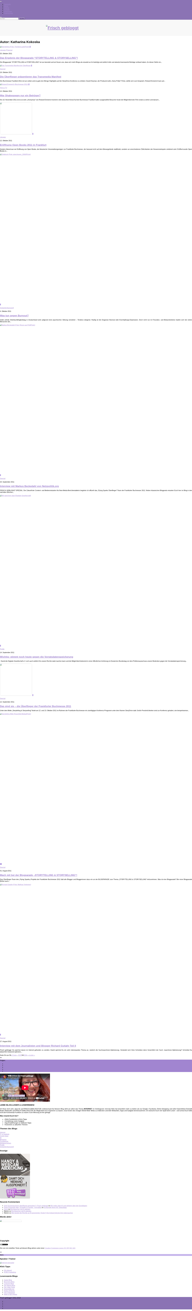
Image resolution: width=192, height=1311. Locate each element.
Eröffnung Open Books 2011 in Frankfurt (23, 145)
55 (24, 1055)
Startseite (7, 4)
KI (1, 1138)
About (6, 6)
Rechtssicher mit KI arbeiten (20, 1209)
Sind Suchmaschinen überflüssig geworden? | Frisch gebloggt (26, 1206)
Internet (2, 1132)
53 (21, 1055)
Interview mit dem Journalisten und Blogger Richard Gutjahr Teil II (38, 1045)
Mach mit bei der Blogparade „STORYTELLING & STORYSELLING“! (38, 875)
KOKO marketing (10, 1272)
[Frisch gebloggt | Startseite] (96, 30)
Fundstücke (4, 1141)
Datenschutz (8, 13)
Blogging (3, 1139)
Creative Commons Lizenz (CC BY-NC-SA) (60, 1248)
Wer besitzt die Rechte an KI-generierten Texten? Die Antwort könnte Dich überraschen (42, 1213)
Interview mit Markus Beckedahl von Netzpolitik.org (29, 486)
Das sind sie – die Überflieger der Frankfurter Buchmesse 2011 (35, 706)
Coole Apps (4, 1136)
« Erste (13, 1055)
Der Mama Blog (9, 1285)
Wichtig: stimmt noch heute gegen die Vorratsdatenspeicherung (36, 656)
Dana (6, 1209)
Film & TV (3, 88)
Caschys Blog (9, 1283)
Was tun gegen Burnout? (14, 315)
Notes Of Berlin (9, 1291)
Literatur (3, 50)
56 (26, 1055)
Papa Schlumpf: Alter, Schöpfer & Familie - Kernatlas (22, 1207)
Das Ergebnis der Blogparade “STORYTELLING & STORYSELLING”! (39, 58)
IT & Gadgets (4, 1134)
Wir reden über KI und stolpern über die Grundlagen (68, 1206)
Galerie (6, 8)
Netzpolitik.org (9, 1289)
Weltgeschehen (5, 1143)
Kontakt (6, 10)
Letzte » (32, 1055)
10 (1, 864)
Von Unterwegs (9, 1292)
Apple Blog (8, 1280)
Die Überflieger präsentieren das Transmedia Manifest (30, 76)
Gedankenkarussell (7, 308)
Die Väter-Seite (9, 1287)
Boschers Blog (9, 1282)
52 (19, 1055)
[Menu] (1, 1)
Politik (2, 649)
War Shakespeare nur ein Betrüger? (20, 95)
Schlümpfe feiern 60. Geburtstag (55, 1207)
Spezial (9, 50)
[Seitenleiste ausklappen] (1, 1057)
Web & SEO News (10, 1294)
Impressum (8, 11)
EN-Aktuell (8, 1270)
